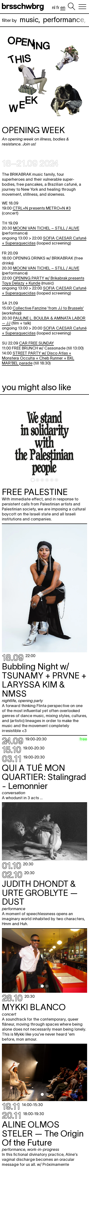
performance (63, 20)
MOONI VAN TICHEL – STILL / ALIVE (46, 228)
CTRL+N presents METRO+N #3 (42, 208)
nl (53, 7)
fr (57, 7)
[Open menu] (82, 6)
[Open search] (71, 6)
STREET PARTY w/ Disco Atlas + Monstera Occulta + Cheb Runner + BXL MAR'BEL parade (38, 358)
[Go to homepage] (24, 7)
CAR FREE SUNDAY (36, 343)
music (29, 20)
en (62, 7)
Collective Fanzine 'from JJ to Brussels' (48, 308)
